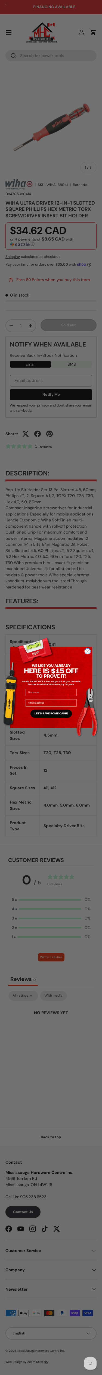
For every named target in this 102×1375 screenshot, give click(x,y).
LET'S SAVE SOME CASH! (51, 713)
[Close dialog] (87, 651)
